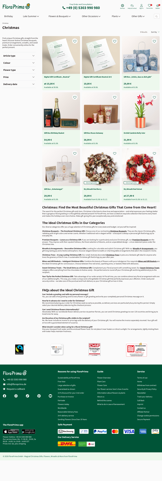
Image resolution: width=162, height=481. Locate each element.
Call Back (140, 400)
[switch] (56, 351)
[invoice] (66, 431)
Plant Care (101, 381)
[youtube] (50, 396)
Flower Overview (104, 377)
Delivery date (10, 84)
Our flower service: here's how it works (112, 389)
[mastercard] (115, 431)
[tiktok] (27, 396)
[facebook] (4, 396)
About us (100, 396)
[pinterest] (39, 396)
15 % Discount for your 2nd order (71, 393)
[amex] (142, 431)
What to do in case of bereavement (111, 404)
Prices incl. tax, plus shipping (14, 443)
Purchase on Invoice (66, 396)
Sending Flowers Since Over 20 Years (72, 419)
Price (6, 77)
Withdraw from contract (146, 385)
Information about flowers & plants (111, 393)
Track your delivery (144, 396)
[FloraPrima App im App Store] (11, 431)
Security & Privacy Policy (146, 389)
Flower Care (102, 385)
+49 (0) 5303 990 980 (83, 7)
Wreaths (136, 248)
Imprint (140, 404)
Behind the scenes (104, 400)
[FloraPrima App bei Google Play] (28, 431)
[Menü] (61, 345)
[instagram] (16, 396)
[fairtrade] (20, 349)
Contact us (141, 408)
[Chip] (94, 349)
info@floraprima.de (16, 384)
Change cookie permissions (148, 415)
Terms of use (142, 377)
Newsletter (141, 393)
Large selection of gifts (67, 385)
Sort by (154, 32)
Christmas (5, 23)
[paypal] (100, 431)
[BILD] (136, 349)
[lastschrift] (84, 431)
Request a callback (16, 389)
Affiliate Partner (143, 412)
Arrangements (147, 248)
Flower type (9, 70)
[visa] (128, 431)
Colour (6, 63)
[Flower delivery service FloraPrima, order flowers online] (16, 9)
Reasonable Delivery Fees (68, 412)
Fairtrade (61, 400)
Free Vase (61, 381)
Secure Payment (143, 419)
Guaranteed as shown (66, 389)
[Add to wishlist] (76, 40)
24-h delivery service (66, 415)
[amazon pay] (155, 431)
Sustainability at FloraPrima (69, 377)
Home (139, 381)
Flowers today (63, 404)
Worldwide (62, 408)
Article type (9, 55)
